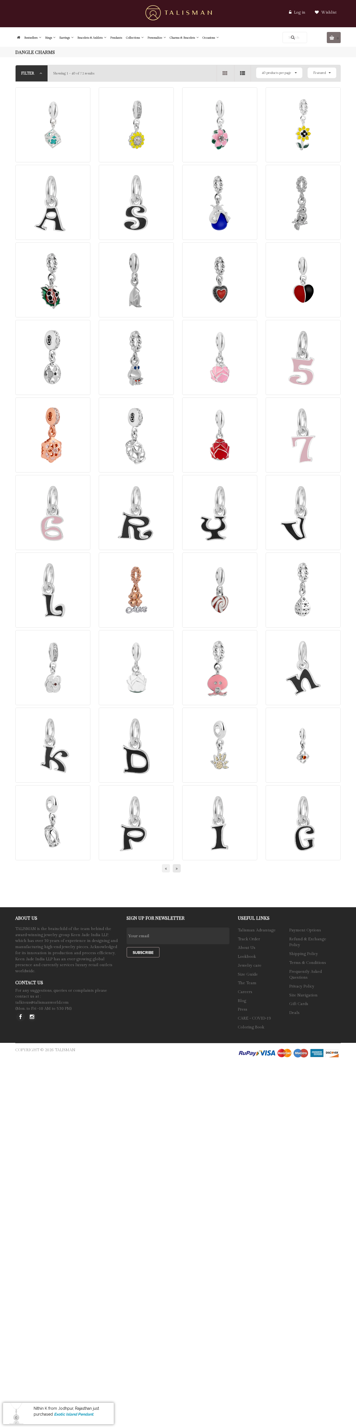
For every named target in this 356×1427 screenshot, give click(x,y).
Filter (28, 73)
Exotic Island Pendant (73, 1414)
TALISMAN (65, 1050)
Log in (299, 12)
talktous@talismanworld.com (42, 1002)
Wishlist (328, 12)
